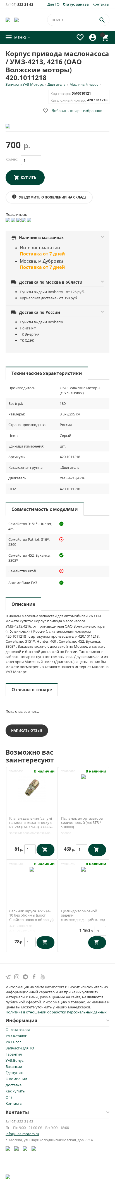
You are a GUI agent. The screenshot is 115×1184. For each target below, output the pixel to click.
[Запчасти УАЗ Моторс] (8, 19)
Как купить (15, 1091)
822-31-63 (19, 4)
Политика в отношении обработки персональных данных (56, 1012)
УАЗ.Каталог (16, 1035)
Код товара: (61, 93)
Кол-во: (12, 159)
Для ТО (53, 4)
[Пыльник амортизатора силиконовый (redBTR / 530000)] (83, 787)
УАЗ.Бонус (14, 1060)
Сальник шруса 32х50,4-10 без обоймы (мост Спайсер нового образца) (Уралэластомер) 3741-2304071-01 (31, 920)
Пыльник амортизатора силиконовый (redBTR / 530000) (82, 822)
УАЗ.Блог (13, 1041)
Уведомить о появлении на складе (49, 197)
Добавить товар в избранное (72, 110)
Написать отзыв (26, 730)
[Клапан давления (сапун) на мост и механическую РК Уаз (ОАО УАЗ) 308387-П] (32, 787)
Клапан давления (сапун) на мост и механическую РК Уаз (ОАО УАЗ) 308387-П (30, 825)
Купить (28, 177)
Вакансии (14, 1066)
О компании (16, 1078)
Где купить (15, 1072)
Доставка (13, 1084)
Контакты (100, 4)
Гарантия (14, 1054)
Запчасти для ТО (20, 1048)
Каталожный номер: (68, 100)
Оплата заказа (18, 1029)
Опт (9, 1097)
